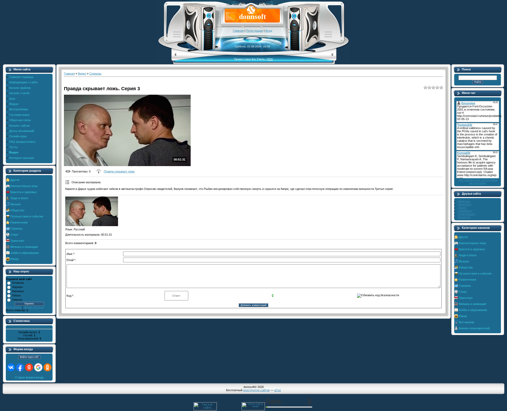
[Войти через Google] (38, 367)
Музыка (15, 204)
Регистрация (254, 30)
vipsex (462, 207)
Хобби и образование (24, 252)
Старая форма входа (29, 377)
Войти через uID (29, 357)
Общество (17, 210)
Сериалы (16, 228)
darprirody (464, 204)
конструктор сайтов (256, 390)
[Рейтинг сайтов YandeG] (253, 410)
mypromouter (466, 214)
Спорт (14, 234)
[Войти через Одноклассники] (47, 367)
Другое (15, 179)
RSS (270, 59)
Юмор (14, 259)
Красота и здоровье (23, 192)
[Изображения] (91, 211)
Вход (268, 30)
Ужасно (17, 299)
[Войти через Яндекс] (29, 367)
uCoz (277, 390)
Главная (238, 30)
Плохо (16, 295)
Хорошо (17, 287)
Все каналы (466, 322)
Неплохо (18, 291)
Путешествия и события (26, 216)
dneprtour (464, 217)
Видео (82, 73)
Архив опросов (34, 307)
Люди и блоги (19, 198)
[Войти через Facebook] (20, 367)
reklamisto (464, 210)
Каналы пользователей (474, 328)
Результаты (13, 307)
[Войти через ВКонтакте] (11, 367)
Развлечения (19, 222)
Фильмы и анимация (24, 246)
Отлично (18, 282)
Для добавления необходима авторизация (477, 181)
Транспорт (17, 240)
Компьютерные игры (24, 186)
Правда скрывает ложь (119, 171)
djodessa (464, 201)
